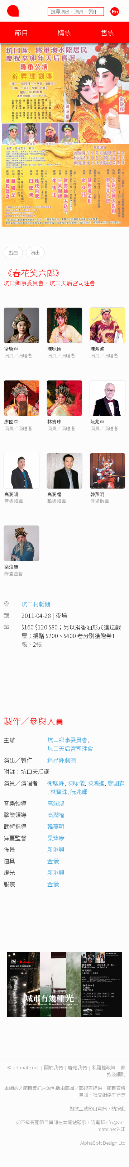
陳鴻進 (97, 348)
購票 (64, 32)
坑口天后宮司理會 (72, 283)
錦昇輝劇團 (61, 760)
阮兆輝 (97, 421)
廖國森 (11, 421)
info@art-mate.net (111, 1125)
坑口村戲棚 (36, 604)
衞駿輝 (11, 348)
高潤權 (54, 494)
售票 (107, 32)
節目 (21, 32)
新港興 (55, 849)
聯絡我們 (77, 1067)
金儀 (53, 860)
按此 (120, 1108)
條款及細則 (116, 1071)
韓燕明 (97, 494)
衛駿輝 (55, 783)
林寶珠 (54, 421)
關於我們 (53, 1067)
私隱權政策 (103, 1067)
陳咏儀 (54, 348)
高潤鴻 (11, 494)
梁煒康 (11, 566)
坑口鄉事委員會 (24, 283)
